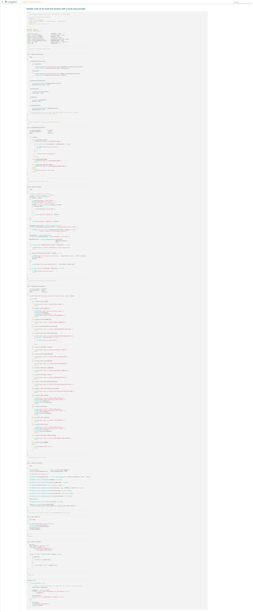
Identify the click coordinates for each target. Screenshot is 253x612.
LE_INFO (36, 66)
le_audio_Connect (44, 229)
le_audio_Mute (38, 312)
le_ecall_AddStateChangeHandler (59, 476)
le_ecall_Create (50, 485)
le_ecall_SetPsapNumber (42, 479)
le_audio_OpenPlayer (44, 235)
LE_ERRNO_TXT (77, 256)
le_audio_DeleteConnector (39, 83)
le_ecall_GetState (38, 504)
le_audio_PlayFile (42, 144)
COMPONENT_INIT (31, 580)
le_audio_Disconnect (40, 68)
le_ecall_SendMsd (41, 337)
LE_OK (68, 144)
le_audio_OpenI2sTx (43, 204)
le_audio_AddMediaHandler (47, 239)
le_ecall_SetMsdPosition (42, 488)
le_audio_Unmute (38, 401)
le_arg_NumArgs (36, 583)
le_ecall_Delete (34, 526)
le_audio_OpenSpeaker (42, 196)
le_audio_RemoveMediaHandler (40, 108)
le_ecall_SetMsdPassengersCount (44, 496)
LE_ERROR (39, 146)
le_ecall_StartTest (41, 501)
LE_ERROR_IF (33, 227)
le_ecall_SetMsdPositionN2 (43, 493)
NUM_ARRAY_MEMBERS (46, 554)
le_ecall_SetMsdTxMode (42, 482)
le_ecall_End (33, 525)
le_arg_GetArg (43, 590)
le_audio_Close (36, 91)
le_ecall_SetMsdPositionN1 (43, 490)
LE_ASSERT (32, 476)
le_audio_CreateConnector (52, 225)
